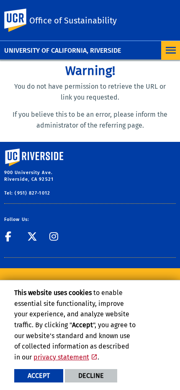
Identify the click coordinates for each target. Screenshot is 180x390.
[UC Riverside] (20, 20)
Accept (39, 376)
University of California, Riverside (62, 50)
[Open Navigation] (170, 50)
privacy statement (61, 357)
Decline (91, 376)
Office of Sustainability (73, 20)
